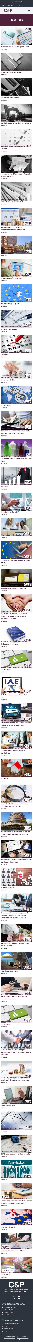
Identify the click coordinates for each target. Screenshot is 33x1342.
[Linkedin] (22, 5)
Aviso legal (23, 1336)
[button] (29, 10)
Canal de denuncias (22, 1338)
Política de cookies (16, 1339)
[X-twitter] (19, 5)
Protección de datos (9, 1338)
